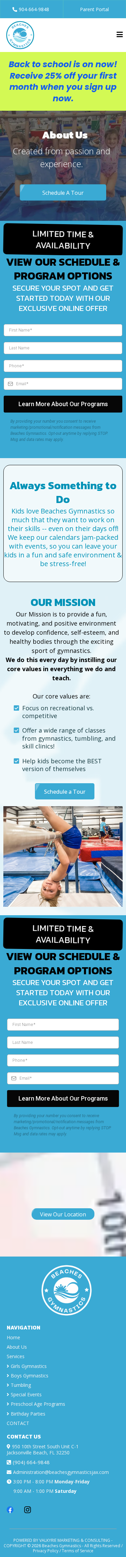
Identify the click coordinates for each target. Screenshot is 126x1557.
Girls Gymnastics (29, 1366)
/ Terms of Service (76, 1551)
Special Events (26, 1394)
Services (16, 1356)
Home (13, 1337)
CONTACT (18, 1423)
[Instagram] (27, 1510)
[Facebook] (10, 1510)
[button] (120, 35)
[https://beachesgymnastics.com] (20, 34)
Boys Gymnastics (29, 1375)
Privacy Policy (45, 1551)
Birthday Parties (28, 1413)
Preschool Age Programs (38, 1404)
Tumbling (21, 1385)
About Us (17, 1347)
